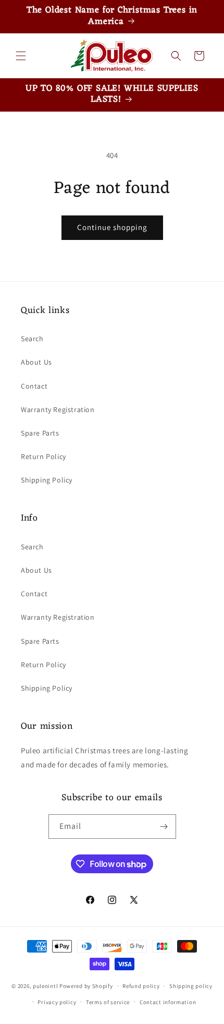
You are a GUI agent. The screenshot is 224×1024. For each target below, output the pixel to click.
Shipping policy (191, 986)
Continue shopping (112, 227)
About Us (36, 362)
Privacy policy (57, 1002)
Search (32, 338)
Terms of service (108, 1002)
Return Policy (43, 456)
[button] (20, 55)
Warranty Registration (58, 409)
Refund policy (140, 986)
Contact (34, 386)
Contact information (168, 1002)
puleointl (45, 986)
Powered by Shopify (86, 986)
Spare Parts (40, 433)
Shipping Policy (46, 480)
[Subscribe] (164, 826)
